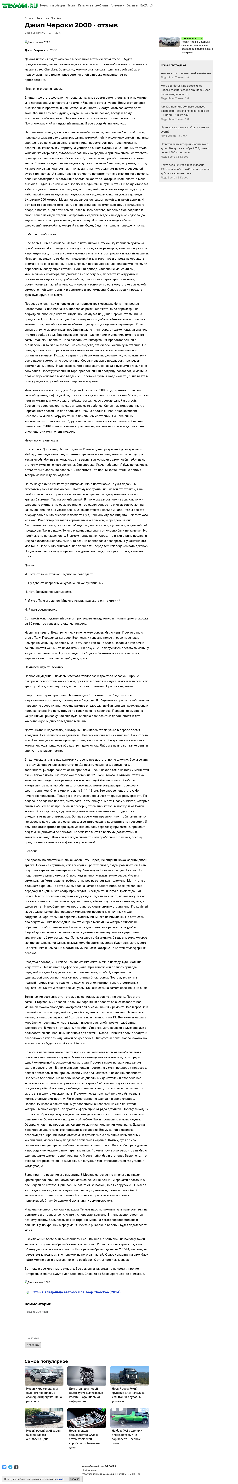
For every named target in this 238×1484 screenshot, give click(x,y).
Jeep (39, 18)
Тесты (72, 5)
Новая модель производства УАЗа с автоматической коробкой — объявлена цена (84, 1439)
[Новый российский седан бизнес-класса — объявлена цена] (44, 1417)
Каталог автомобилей (93, 5)
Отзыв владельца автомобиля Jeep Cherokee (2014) (77, 1292)
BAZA (144, 5)
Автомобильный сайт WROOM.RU (99, 1466)
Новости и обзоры (52, 5)
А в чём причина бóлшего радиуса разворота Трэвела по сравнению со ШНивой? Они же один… (185, 111)
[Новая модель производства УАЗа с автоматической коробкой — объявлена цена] (86, 1417)
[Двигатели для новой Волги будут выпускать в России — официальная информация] (86, 1375)
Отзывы (132, 5)
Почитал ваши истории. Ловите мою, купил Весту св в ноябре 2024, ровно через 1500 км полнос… (185, 148)
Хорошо (74, 1479)
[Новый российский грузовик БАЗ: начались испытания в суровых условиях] (129, 1375)
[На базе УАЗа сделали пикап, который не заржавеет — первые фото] (129, 1417)
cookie (60, 1479)
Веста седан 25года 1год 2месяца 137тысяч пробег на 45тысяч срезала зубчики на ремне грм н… (185, 169)
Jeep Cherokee (53, 18)
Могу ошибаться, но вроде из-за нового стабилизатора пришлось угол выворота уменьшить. (185, 90)
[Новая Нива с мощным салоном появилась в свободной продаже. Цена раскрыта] (44, 1375)
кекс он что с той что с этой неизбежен (186, 73)
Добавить (33, 1345)
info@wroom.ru (89, 1470)
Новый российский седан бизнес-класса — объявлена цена (43, 1435)
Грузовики (117, 5)
